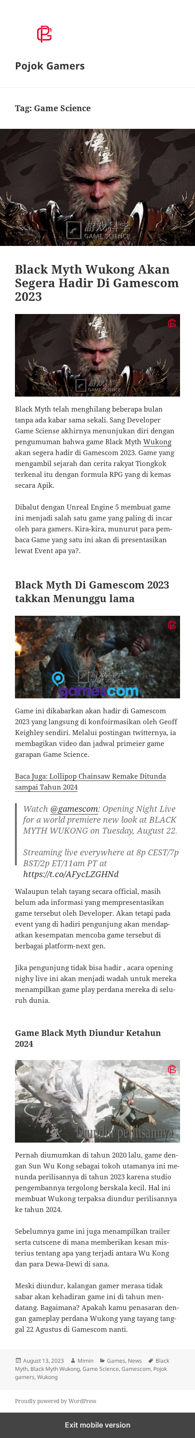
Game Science (101, 1369)
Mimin (85, 1360)
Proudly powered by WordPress (55, 1401)
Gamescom (136, 1369)
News (135, 1360)
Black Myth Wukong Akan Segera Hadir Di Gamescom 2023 (97, 282)
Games (116, 1360)
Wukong (157, 441)
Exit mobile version (98, 1424)
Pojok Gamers (50, 65)
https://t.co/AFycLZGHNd (70, 874)
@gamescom (74, 808)
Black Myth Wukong (55, 1369)
